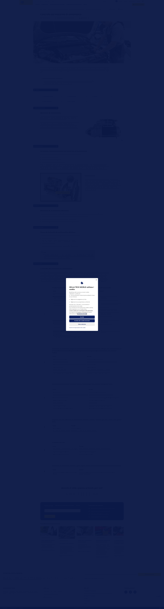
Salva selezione (82, 324)
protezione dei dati (82, 314)
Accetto (82, 317)
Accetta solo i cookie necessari (82, 320)
